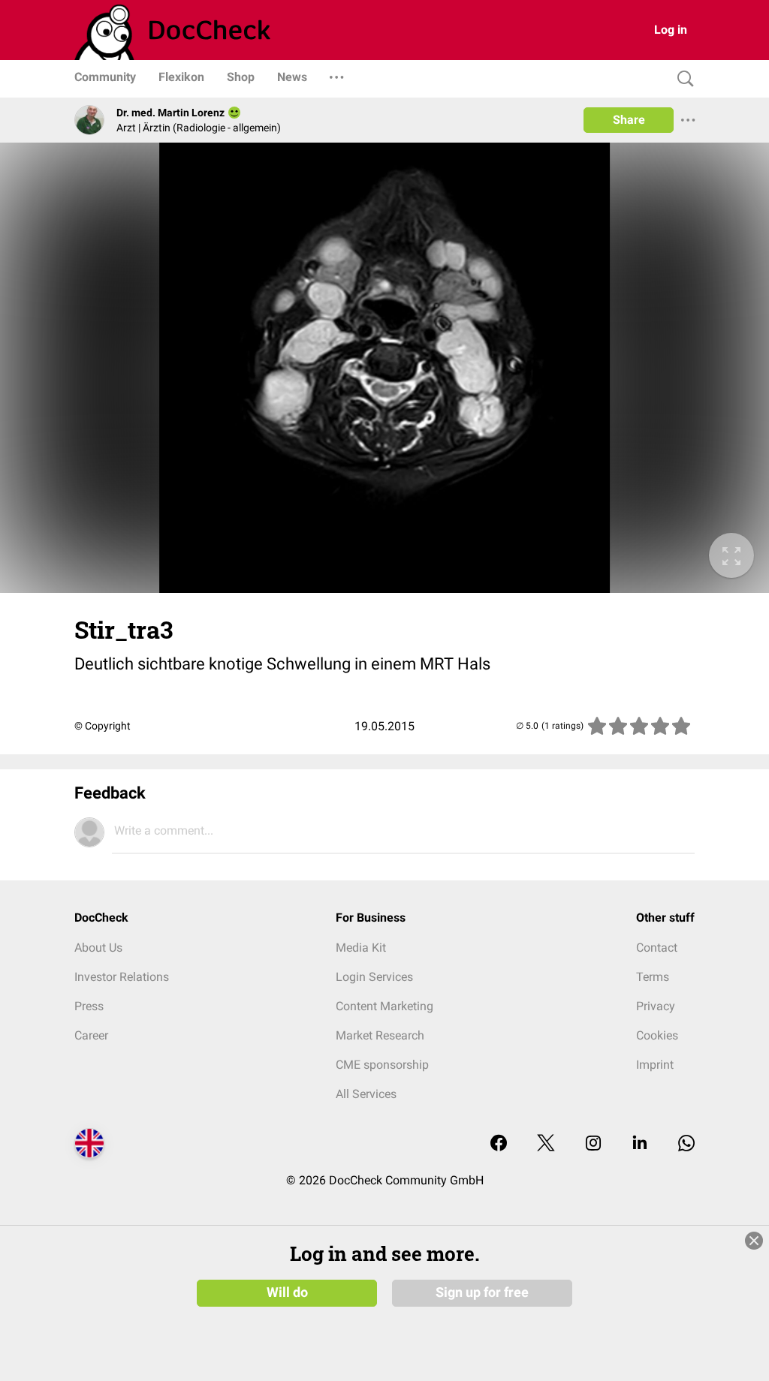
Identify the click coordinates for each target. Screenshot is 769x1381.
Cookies (657, 1035)
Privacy (655, 1006)
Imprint (655, 1065)
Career (91, 1035)
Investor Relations (121, 977)
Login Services (374, 977)
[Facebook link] (498, 1144)
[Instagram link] (593, 1144)
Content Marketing (384, 1006)
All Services (366, 1094)
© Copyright (102, 726)
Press (89, 1006)
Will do (287, 1292)
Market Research (380, 1035)
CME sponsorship (382, 1065)
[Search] (682, 79)
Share (629, 120)
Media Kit (361, 947)
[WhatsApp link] (686, 1144)
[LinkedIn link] (640, 1144)
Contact (656, 947)
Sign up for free (482, 1292)
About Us (98, 947)
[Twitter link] (546, 1144)
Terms (652, 977)
